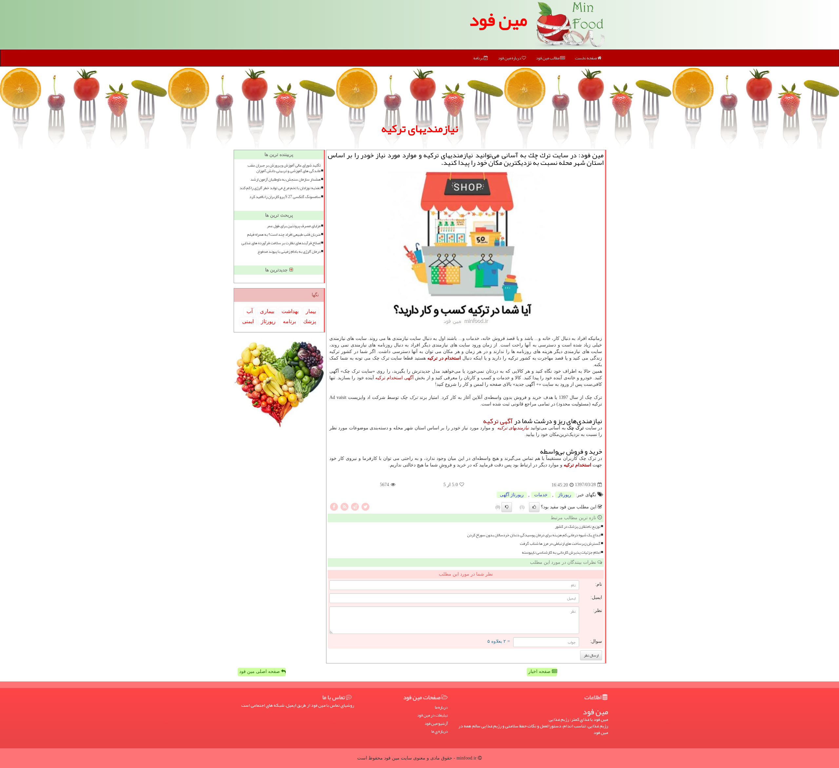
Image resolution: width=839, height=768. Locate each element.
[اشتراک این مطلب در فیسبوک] (334, 506)
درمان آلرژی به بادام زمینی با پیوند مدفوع (289, 251)
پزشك (309, 321)
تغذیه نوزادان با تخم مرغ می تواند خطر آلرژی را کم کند (280, 188)
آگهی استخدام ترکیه (394, 377)
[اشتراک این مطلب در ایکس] (365, 506)
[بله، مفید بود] (534, 507)
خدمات (541, 494)
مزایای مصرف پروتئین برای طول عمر (294, 226)
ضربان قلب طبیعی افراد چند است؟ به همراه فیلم (284, 234)
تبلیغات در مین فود (432, 715)
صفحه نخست (586, 58)
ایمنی (248, 321)
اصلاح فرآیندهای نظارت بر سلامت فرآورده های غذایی (281, 243)
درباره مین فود (510, 58)
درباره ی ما (439, 731)
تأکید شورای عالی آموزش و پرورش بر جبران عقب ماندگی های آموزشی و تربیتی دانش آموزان (284, 168)
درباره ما (441, 707)
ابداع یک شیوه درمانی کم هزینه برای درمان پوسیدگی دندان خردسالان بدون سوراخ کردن (533, 535)
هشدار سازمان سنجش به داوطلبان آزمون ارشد (285, 179)
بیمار (311, 311)
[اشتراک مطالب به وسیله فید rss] (344, 506)
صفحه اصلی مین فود (260, 671)
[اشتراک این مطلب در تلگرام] (355, 506)
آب (249, 311)
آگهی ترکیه (498, 421)
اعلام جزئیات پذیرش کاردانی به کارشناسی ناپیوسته (561, 552)
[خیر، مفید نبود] (506, 507)
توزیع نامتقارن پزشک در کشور (577, 526)
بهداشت (290, 311)
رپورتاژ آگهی (512, 494)
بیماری (267, 311)
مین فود (498, 19)
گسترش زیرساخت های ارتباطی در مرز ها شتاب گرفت (560, 543)
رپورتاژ (564, 494)
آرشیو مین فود (436, 723)
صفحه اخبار (540, 671)
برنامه (478, 58)
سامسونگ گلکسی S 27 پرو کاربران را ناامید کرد (285, 197)
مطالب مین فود (548, 58)
